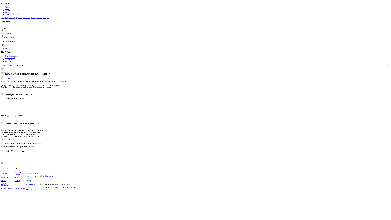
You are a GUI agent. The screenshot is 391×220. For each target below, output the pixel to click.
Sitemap (28, 181)
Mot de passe (6, 34)
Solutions (4, 173)
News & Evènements (12, 14)
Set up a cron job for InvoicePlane (12, 65)
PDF (388, 65)
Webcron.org (5, 3)
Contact (17, 181)
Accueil (7, 7)
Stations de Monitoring (4, 184)
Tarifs (7, 9)
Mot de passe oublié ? (9, 37)
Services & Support (18, 173)
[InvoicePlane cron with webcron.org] (6, 78)
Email (4, 28)
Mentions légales (20, 188)
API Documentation (32, 173)
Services (7, 11)
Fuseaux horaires (6, 188)
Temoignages (30, 184)
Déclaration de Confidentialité (49, 187)
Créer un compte (6, 48)
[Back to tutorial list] (2, 70)
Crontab (3, 181)
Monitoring (4, 177)
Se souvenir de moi (8, 41)
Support (7, 12)
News (16, 177)
